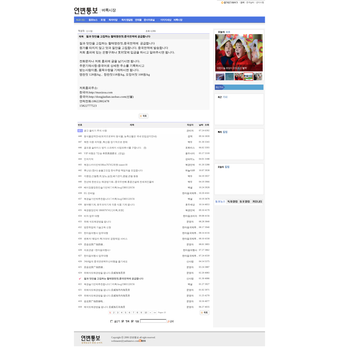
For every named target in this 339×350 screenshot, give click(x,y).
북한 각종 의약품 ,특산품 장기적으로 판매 (106, 142)
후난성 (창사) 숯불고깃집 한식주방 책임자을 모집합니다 (113, 170)
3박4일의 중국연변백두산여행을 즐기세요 (106, 261)
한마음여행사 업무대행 (96, 233)
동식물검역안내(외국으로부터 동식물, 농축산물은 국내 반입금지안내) (120, 136)
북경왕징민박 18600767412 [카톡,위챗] (104, 210)
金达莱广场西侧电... (94, 301)
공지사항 (260, 2)
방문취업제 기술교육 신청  (100, 227)
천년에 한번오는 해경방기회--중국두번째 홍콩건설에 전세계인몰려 (119, 181)
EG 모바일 (89, 193)
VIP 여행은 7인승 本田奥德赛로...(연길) (104, 153)
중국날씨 (250, 2)
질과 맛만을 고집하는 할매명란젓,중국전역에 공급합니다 (113, 278)
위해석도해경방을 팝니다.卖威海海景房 (104, 273)
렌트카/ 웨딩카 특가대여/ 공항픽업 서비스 (106, 238)
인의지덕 (88, 159)
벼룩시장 (109, 10)
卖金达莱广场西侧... (94, 244)
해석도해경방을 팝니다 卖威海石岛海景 (104, 307)
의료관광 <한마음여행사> (97, 250)
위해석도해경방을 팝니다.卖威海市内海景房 (107, 290)
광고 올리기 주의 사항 (95, 130)
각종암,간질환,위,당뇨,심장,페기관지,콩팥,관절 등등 (111, 176)
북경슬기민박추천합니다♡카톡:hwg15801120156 (109, 199)
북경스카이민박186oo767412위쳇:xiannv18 (105, 164)
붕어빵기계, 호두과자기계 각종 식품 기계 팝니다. (109, 204)
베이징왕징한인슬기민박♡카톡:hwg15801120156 (109, 187)
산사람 (89, 31)
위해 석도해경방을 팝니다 (97, 221)
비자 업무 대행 (91, 216)
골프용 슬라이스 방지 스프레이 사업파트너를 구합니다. (113, 147)
